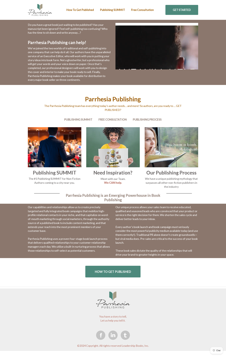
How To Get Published (80, 10)
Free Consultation (142, 10)
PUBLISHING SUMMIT (78, 119)
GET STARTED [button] (182, 10)
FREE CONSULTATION (113, 119)
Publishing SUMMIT (112, 10)
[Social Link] (100, 335)
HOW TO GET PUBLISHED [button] (113, 271)
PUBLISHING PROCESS (147, 119)
